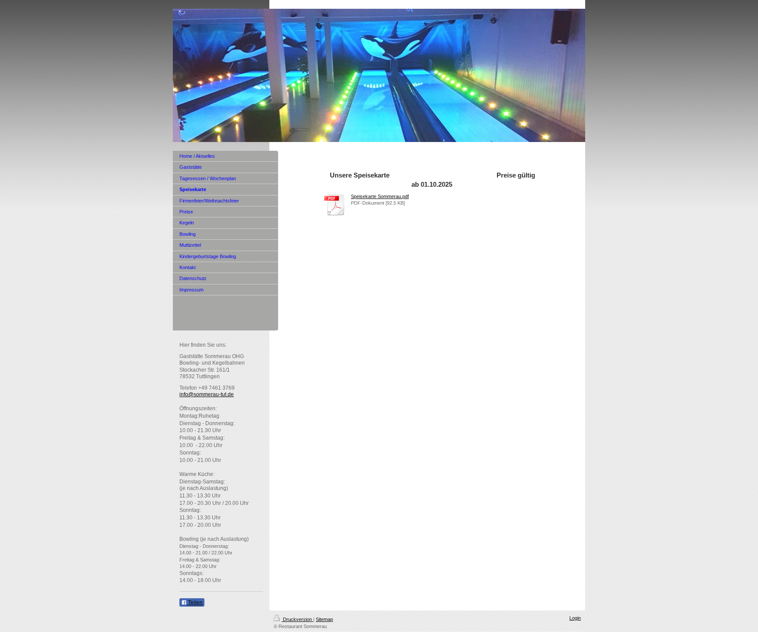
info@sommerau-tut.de (206, 394)
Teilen (195, 603)
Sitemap (324, 619)
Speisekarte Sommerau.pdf (380, 196)
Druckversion (297, 619)
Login (575, 618)
